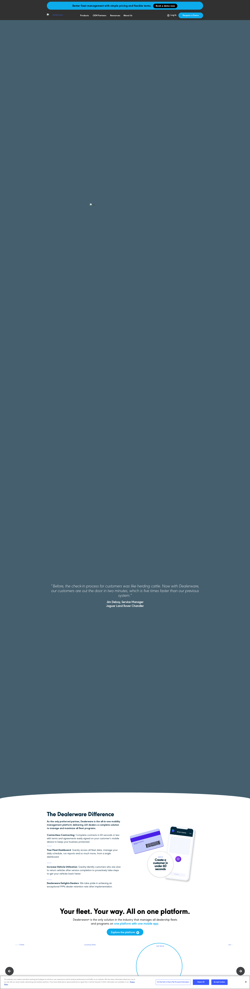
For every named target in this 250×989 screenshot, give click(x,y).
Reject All (201, 982)
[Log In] (168, 15)
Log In (173, 15)
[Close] (246, 982)
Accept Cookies (219, 982)
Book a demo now (165, 6)
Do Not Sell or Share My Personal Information (173, 982)
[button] (9, 971)
